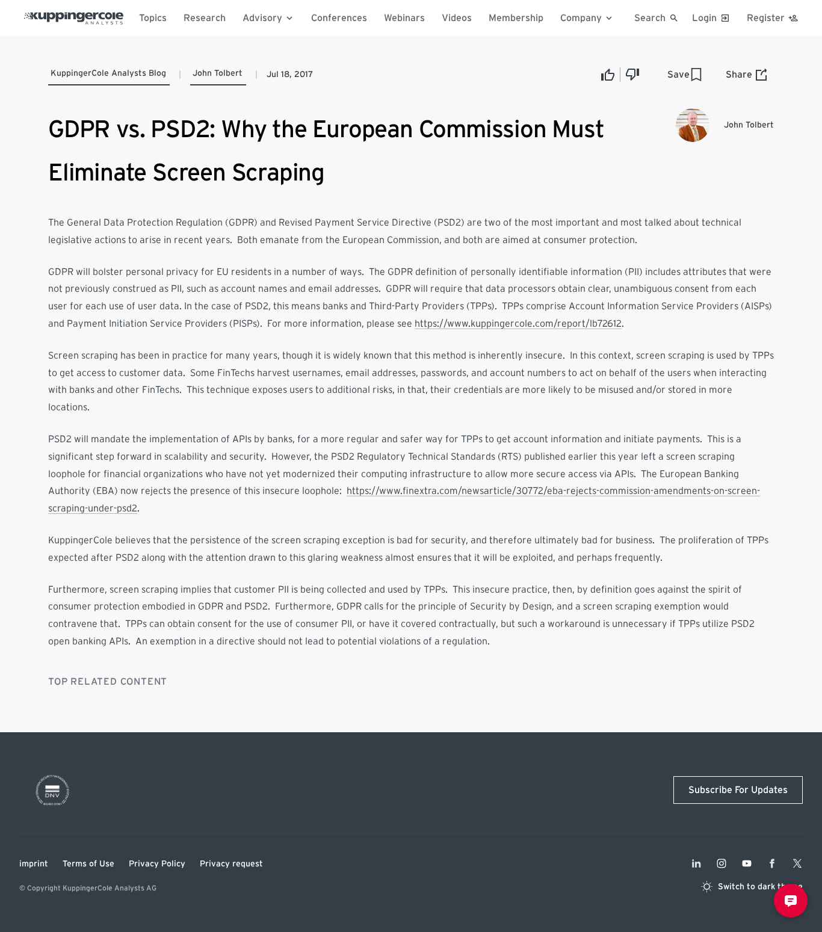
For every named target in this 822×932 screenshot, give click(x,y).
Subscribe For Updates (738, 790)
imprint (33, 864)
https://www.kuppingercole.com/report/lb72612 (518, 324)
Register (766, 18)
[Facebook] (772, 863)
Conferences (339, 18)
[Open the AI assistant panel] (791, 901)
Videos (457, 18)
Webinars (404, 18)
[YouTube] (746, 863)
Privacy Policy (157, 864)
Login (704, 18)
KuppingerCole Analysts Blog (108, 73)
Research (205, 18)
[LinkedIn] (696, 863)
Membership (516, 18)
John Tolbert (218, 73)
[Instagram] (721, 863)
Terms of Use (88, 864)
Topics (153, 18)
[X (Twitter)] (797, 863)
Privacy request (231, 864)
